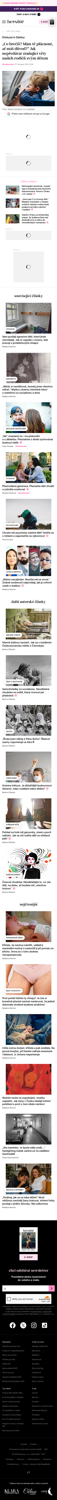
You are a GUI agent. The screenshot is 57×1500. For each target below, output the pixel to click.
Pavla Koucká (7, 539)
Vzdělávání (11, 778)
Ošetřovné (6, 1364)
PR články (36, 1415)
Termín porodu (8, 1372)
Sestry (9, 731)
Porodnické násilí (14, 938)
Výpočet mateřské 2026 (11, 1377)
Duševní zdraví (13, 875)
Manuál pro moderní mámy (42, 1406)
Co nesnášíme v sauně (11, 1410)
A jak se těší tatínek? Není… (13, 1393)
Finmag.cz (10, 1459)
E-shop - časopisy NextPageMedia (36, 1464)
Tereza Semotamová (10, 1157)
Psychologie (12, 525)
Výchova (10, 329)
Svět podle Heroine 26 (26, 8)
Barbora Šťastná (8, 649)
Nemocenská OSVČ (9, 1368)
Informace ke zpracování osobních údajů (25, 1449)
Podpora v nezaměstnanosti (13, 1351)
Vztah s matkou (13, 572)
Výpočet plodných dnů (11, 1346)
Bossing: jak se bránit (10, 1430)
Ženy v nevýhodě (14, 682)
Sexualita (35, 1364)
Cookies (24, 1444)
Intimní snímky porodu (11, 1402)
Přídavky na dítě (8, 1359)
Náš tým (35, 1397)
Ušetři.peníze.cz (33, 1459)
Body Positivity (13, 991)
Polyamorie (36, 1372)
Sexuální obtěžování (16, 429)
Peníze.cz (20, 1459)
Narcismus (36, 1351)
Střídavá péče (12, 825)
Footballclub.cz (13, 1464)
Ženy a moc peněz (26, 14)
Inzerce (35, 1393)
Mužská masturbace (10, 1406)
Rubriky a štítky (38, 1419)
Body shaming (37, 1368)
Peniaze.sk (47, 1459)
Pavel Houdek (7, 446)
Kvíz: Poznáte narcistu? (11, 1419)
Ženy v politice (37, 1381)
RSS (46, 1449)
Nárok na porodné (9, 1355)
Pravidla (33, 1444)
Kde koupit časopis (39, 1410)
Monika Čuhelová (9, 493)
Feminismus (36, 1359)
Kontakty (35, 1402)
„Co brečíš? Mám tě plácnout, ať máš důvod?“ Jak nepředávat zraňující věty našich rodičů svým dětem (27, 51)
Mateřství (11, 379)
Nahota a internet (15, 1190)
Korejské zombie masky (11, 1415)
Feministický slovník (40, 1424)
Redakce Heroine (9, 347)
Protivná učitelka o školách (13, 1397)
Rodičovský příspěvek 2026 (13, 1381)
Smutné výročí (13, 635)
